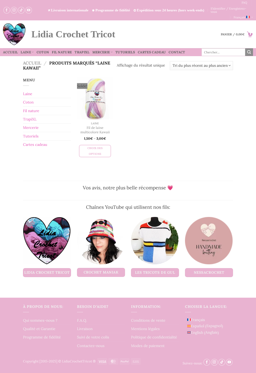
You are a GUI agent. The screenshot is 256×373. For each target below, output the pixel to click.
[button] (237, 34)
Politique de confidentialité (154, 337)
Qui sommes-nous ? (40, 320)
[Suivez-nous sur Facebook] (6, 10)
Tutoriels (125, 52)
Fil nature (62, 52)
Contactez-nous (91, 345)
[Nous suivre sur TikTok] (21, 10)
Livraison (85, 328)
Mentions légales (145, 328)
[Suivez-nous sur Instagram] (14, 10)
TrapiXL (82, 52)
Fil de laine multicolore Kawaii (95, 130)
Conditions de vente (148, 320)
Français (239, 17)
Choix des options (95, 151)
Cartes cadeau (152, 52)
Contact (177, 52)
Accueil (10, 52)
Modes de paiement (148, 345)
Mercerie (101, 52)
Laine (26, 52)
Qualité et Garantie (39, 328)
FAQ (244, 2)
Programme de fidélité (42, 337)
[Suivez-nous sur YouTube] (28, 10)
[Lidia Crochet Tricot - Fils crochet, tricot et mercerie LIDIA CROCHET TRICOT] (14, 34)
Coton (43, 52)
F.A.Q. (82, 320)
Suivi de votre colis (93, 337)
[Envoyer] (249, 52)
